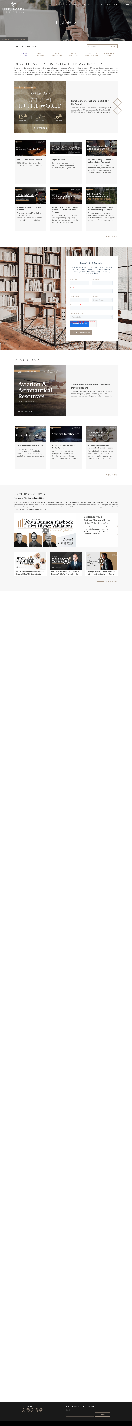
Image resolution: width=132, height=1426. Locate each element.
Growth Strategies (74, 54)
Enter (112, 46)
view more (112, 237)
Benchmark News (109, 54)
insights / (6, 39)
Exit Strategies (57, 54)
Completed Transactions (91, 54)
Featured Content (23, 54)
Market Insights (40, 54)
